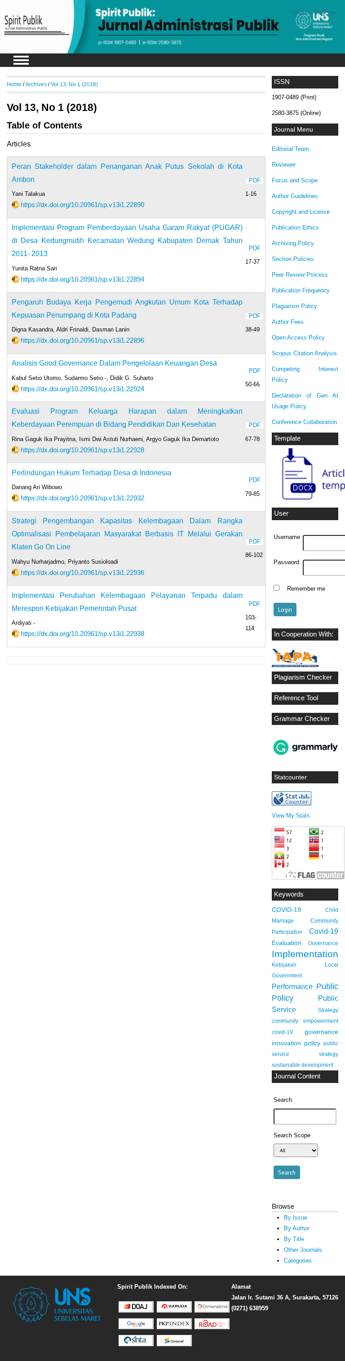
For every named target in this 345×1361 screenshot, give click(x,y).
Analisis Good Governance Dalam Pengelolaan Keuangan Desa (114, 363)
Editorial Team (290, 149)
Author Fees (288, 321)
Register (325, 12)
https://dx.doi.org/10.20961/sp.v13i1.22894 (82, 279)
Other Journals (303, 1249)
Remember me (306, 589)
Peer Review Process (300, 274)
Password (286, 562)
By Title (294, 1239)
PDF (255, 180)
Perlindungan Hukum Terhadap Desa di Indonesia (91, 473)
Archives (36, 84)
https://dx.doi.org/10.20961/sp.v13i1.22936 (82, 572)
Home (14, 84)
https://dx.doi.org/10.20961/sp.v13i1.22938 (82, 633)
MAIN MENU (21, 60)
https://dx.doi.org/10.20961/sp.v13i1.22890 (82, 204)
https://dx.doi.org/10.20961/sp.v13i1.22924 (82, 389)
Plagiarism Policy (294, 306)
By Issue (295, 1217)
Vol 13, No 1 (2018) (74, 84)
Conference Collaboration (304, 422)
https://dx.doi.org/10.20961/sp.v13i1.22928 (82, 450)
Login (299, 12)
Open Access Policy (298, 337)
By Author (297, 1228)
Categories (298, 1260)
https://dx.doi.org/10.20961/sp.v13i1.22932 (82, 498)
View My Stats (291, 815)
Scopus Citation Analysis (304, 353)
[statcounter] (291, 803)
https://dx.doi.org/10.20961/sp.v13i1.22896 (82, 340)
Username (287, 537)
